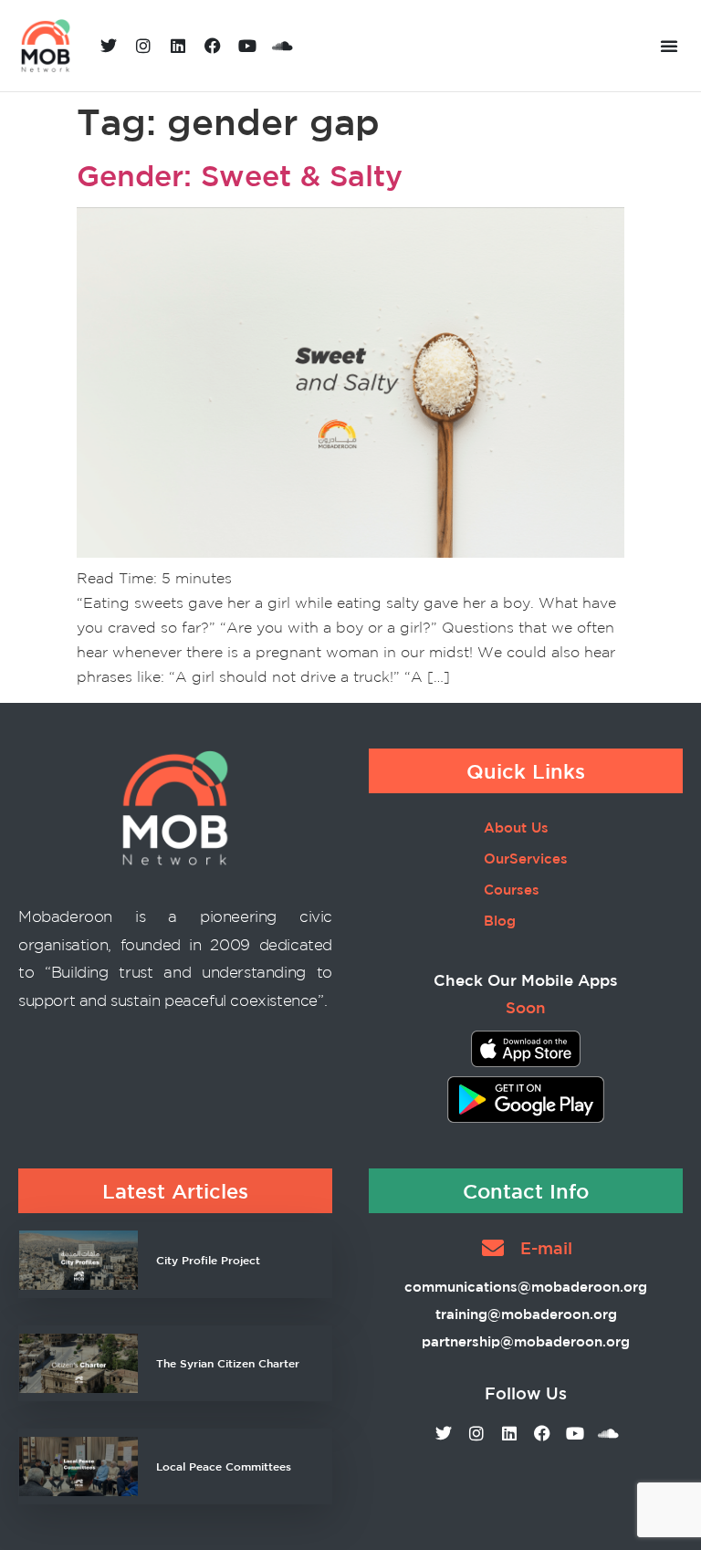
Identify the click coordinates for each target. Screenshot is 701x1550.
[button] (669, 45)
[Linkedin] (178, 45)
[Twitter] (108, 45)
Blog (500, 920)
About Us (516, 827)
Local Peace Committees (223, 1466)
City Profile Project (208, 1259)
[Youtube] (247, 45)
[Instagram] (143, 45)
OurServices (526, 858)
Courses (511, 889)
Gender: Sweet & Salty (240, 175)
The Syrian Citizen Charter (227, 1362)
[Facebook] (212, 45)
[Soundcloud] (282, 45)
